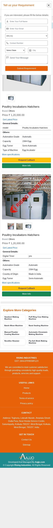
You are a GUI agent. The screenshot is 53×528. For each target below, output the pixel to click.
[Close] (48, 5)
